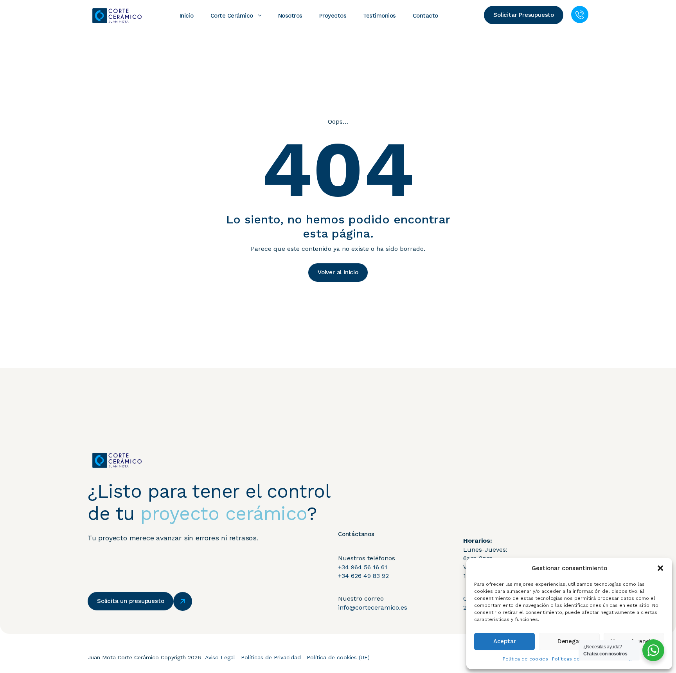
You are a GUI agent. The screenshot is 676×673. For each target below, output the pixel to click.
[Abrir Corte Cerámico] (259, 15)
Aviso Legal (220, 657)
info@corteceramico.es (372, 607)
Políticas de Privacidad (271, 657)
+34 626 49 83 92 (363, 575)
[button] (660, 568)
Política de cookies (525, 659)
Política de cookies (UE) (338, 657)
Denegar (569, 641)
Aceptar (504, 641)
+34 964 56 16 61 (362, 567)
